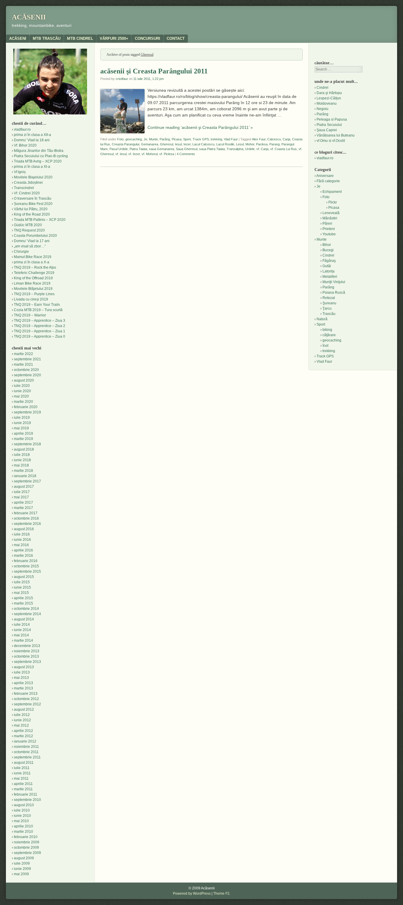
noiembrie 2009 (26, 842)
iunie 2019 (22, 423)
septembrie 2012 (27, 704)
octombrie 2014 (26, 609)
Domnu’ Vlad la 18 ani (32, 140)
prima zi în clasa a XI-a (32, 167)
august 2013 (24, 667)
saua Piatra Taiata (212, 149)
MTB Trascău (46, 38)
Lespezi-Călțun (329, 98)
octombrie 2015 (26, 566)
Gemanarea (149, 144)
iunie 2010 (22, 816)
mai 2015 (21, 593)
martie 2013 (23, 688)
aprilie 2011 (23, 784)
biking (327, 330)
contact (176, 38)
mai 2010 (21, 821)
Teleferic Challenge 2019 (34, 273)
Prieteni (328, 229)
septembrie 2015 (27, 571)
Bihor (326, 245)
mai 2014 (21, 635)
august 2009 (24, 858)
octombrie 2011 (26, 752)
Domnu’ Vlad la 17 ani (32, 241)
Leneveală (331, 213)
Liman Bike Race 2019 (32, 283)
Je (145, 139)
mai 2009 (21, 874)
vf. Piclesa (166, 154)
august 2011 (24, 763)
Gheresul (166, 144)
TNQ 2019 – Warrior (30, 315)
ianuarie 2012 (25, 741)
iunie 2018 (22, 460)
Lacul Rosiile (225, 144)
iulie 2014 (22, 625)
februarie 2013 (25, 694)
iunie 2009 (22, 869)
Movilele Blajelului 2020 (33, 177)
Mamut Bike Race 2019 (32, 257)
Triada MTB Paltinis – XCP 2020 (39, 220)
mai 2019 (21, 428)
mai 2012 (21, 725)
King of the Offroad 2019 (33, 278)
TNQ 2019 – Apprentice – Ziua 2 (39, 326)
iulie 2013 (22, 672)
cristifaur (122, 79)
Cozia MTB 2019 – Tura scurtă (38, 310)
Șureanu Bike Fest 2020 (33, 204)
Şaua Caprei (327, 130)
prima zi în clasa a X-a (31, 262)
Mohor (249, 144)
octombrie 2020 (26, 370)
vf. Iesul (121, 154)
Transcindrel (24, 188)
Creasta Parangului (125, 144)
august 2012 (24, 709)
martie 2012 (23, 736)
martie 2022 (23, 354)
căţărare (329, 335)
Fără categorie (328, 181)
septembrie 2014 (27, 614)
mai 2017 (21, 497)
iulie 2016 (22, 534)
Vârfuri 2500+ (114, 38)
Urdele (250, 149)
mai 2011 (21, 778)
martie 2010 (23, 832)
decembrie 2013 (27, 646)
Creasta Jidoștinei (28, 182)
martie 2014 (23, 640)
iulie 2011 (22, 768)
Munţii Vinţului (333, 282)
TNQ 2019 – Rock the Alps (35, 267)
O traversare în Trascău (32, 198)
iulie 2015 (22, 582)
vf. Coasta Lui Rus (283, 149)
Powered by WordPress (192, 893)
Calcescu (274, 139)
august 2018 (24, 449)
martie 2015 (23, 603)
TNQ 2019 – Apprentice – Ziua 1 (39, 331)
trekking (216, 139)
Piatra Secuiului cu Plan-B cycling (41, 156)
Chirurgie (21, 251)
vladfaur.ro (22, 129)
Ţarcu (327, 308)
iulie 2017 (22, 492)
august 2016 (24, 529)
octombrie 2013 (26, 656)
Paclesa (262, 144)
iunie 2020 (22, 391)
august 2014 (24, 619)
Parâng (165, 139)
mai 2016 (21, 545)
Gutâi (326, 266)
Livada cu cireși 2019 (31, 299)
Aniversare (325, 176)
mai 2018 (21, 465)
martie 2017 (23, 508)
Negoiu (322, 109)
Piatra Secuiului (329, 125)
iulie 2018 (22, 455)
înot (325, 346)
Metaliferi (329, 277)
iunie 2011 (22, 773)
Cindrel (322, 88)
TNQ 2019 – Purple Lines (34, 294)
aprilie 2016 (23, 550)
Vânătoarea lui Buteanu (336, 135)
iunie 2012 (22, 720)
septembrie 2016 (27, 524)
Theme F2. (221, 893)
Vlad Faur (231, 139)
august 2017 (24, 486)
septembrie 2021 (27, 359)
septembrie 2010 (27, 800)
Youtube (329, 234)
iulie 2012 (22, 715)
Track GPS (201, 139)
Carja (286, 139)
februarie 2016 (25, 561)
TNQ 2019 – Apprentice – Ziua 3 (39, 320)
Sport (187, 139)
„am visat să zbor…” (30, 246)
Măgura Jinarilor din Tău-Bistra (38, 151)
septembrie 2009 (27, 853)
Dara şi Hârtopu (329, 93)
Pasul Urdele (118, 149)
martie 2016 (23, 555)
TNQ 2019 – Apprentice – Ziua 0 (39, 336)
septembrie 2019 (27, 412)
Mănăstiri (329, 218)
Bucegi (328, 250)
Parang (274, 144)
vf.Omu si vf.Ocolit (331, 141)
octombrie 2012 (26, 699)
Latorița (328, 271)
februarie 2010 (25, 837)
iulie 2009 (22, 863)
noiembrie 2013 (26, 651)
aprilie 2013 (23, 683)
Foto (120, 139)
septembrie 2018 (27, 444)
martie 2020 (23, 402)
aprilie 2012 (23, 731)
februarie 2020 (25, 407)
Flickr (332, 202)
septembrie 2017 (27, 481)
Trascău (328, 314)
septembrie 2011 (27, 757)
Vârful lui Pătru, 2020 (30, 209)
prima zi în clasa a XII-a (32, 135)
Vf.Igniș (20, 172)
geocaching (133, 139)
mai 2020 (21, 396)
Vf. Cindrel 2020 (27, 193)
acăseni (17, 38)
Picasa (176, 139)
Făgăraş (329, 261)
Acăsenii (29, 17)
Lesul (240, 144)
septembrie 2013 (27, 662)
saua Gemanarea (161, 149)
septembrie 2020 (27, 375)
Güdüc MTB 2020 (28, 225)
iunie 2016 (22, 540)
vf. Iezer (134, 154)
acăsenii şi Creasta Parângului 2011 (154, 71)
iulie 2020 (22, 386)
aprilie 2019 (23, 433)
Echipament (332, 192)
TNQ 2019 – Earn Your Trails (37, 305)
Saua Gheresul (186, 149)
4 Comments (186, 154)
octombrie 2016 (26, 518)
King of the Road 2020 (32, 214)
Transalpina (235, 149)
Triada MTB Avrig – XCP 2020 (38, 161)
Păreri (327, 223)
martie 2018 (23, 471)
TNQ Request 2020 (29, 230)
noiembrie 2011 (26, 747)
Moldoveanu (327, 103)
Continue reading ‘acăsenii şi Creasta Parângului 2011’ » (200, 127)
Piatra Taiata (138, 149)
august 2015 (24, 577)
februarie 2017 (25, 513)
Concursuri (147, 38)
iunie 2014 (22, 630)
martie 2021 (23, 364)
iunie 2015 (22, 587)
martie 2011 (23, 789)
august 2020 (24, 380)
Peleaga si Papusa (332, 119)
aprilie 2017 (23, 502)
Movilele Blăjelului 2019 (33, 289)
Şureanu (329, 303)
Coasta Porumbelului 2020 (35, 236)
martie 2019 (23, 439)
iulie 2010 (22, 810)
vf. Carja (262, 149)
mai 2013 (21, 678)
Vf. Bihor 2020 (25, 145)
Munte (153, 139)
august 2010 (24, 805)
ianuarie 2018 (25, 476)
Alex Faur (259, 139)
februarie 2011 (25, 794)
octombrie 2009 (26, 847)
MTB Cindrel (80, 38)
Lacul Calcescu (203, 144)
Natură (322, 319)
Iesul (178, 144)
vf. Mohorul (150, 154)
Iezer (187, 144)
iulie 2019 (22, 417)
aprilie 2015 (23, 598)
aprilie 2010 (23, 826)
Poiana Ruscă (333, 292)
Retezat (328, 298)
